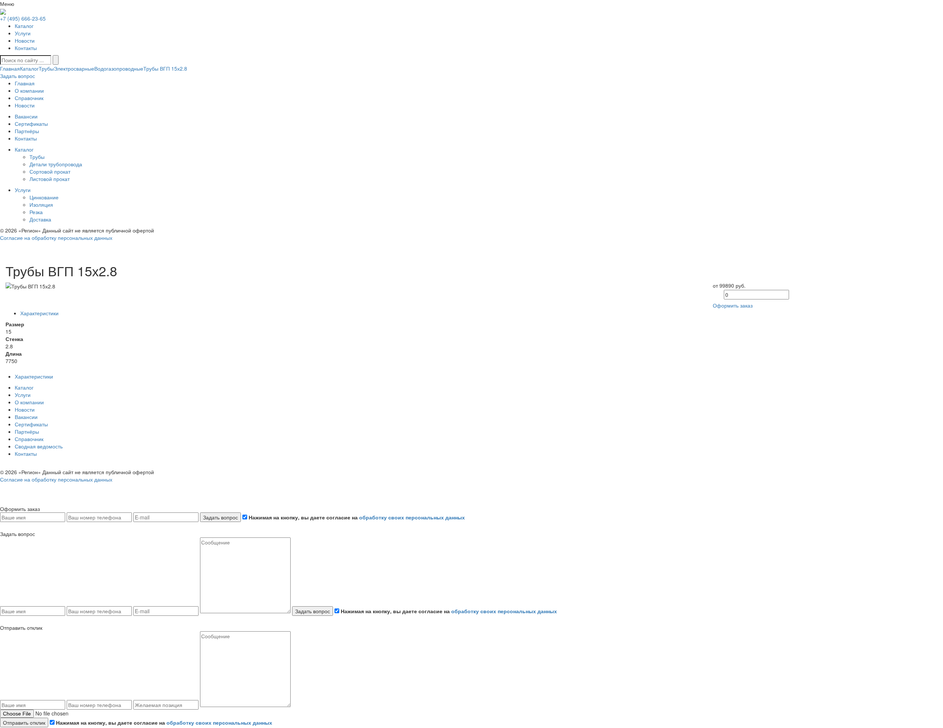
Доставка (40, 219)
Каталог (24, 25)
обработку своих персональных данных (412, 517)
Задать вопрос (220, 517)
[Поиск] (56, 60)
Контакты (26, 48)
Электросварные (74, 68)
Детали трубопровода (55, 164)
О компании (29, 402)
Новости (25, 40)
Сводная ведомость (39, 446)
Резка (36, 212)
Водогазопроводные (118, 68)
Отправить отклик (24, 722)
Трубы (46, 68)
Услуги (23, 33)
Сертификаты (31, 424)
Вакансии (26, 416)
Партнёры (27, 431)
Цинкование (44, 197)
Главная (10, 68)
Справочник (29, 439)
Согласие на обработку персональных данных (56, 237)
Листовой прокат (49, 178)
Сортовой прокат (49, 171)
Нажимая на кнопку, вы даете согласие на (356, 517)
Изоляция (41, 204)
